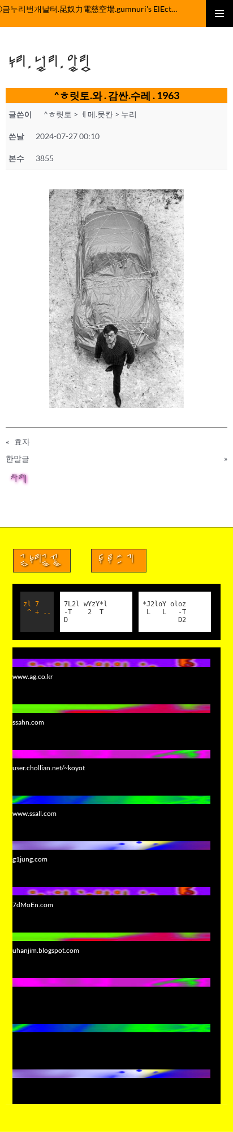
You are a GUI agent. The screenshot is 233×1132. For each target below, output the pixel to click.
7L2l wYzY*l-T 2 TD (85, 612)
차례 (19, 480)
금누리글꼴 (42, 560)
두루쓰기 (119, 560)
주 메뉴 (219, 13)
